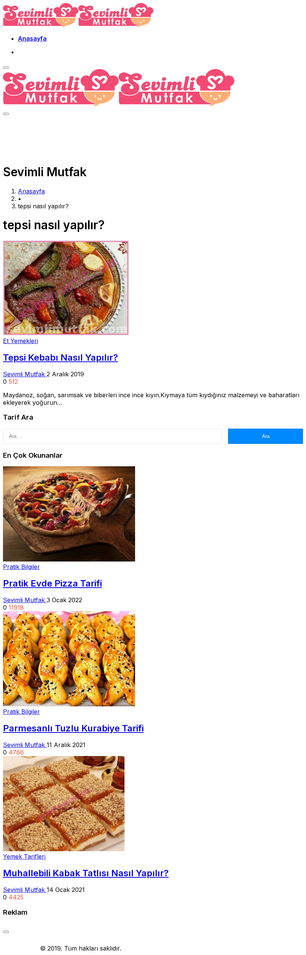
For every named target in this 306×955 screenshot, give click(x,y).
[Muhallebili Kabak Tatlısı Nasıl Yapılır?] (64, 849)
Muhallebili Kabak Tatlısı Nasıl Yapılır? (86, 873)
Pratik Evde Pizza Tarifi (52, 583)
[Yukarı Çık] (6, 932)
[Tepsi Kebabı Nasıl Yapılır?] (66, 333)
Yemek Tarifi (20, 948)
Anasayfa (32, 38)
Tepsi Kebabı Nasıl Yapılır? (60, 357)
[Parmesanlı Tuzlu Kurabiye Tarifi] (69, 704)
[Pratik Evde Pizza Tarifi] (69, 559)
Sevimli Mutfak (25, 374)
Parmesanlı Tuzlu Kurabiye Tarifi (73, 728)
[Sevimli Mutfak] (78, 25)
